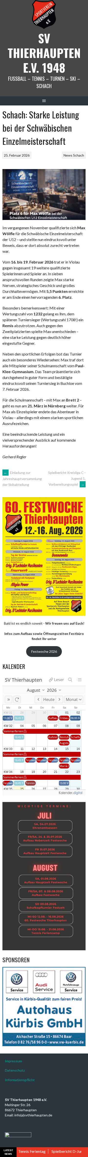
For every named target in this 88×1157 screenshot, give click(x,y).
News (68, 155)
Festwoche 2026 (44, 651)
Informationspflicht (20, 1080)
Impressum (13, 1061)
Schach (78, 155)
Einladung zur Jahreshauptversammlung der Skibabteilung (22, 478)
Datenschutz (15, 1070)
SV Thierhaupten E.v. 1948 (44, 52)
